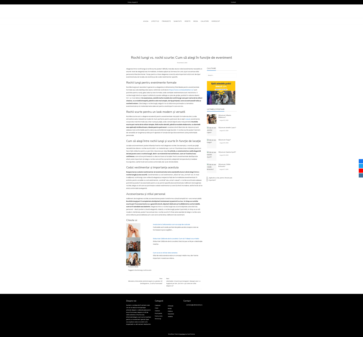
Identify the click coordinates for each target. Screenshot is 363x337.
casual (187, 119)
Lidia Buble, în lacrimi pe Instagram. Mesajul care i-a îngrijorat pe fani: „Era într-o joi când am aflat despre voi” (183, 282)
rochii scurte (147, 270)
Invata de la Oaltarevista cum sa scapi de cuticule (171, 224)
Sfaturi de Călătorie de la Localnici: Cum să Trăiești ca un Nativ (176, 239)
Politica (170, 311)
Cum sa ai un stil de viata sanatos (165, 253)
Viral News (182, 334)
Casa (156, 308)
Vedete (187, 21)
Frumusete (166, 21)
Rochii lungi (138, 270)
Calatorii (205, 21)
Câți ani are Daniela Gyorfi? (227, 152)
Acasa (145, 21)
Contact (233, 2)
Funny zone (158, 316)
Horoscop (215, 21)
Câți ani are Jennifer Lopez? (227, 128)
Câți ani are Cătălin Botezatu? (224, 165)
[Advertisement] (181, 41)
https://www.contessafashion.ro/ (181, 90)
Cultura (157, 311)
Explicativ (212, 178)
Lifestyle (155, 21)
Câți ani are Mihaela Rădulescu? (224, 116)
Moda (195, 21)
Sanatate (178, 21)
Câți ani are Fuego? (224, 140)
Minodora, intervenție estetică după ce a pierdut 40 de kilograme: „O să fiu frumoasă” (145, 281)
